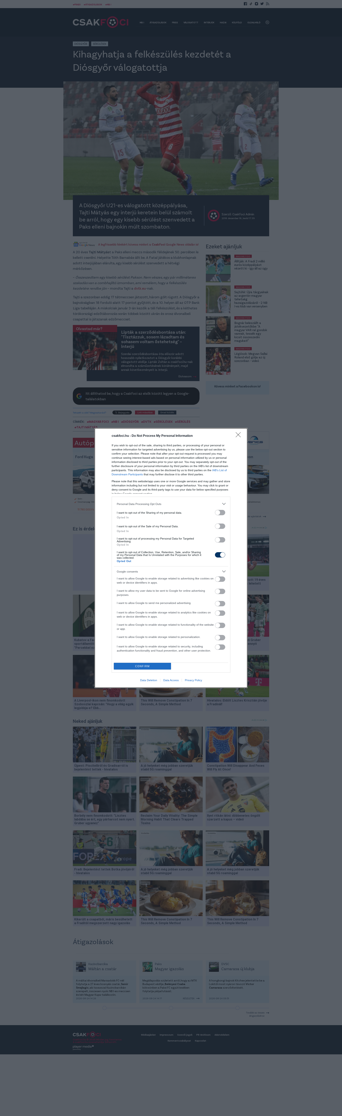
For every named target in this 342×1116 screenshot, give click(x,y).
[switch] (220, 512)
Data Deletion (148, 680)
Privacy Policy (193, 680)
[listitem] (171, 504)
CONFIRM (142, 666)
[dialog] (171, 558)
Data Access (171, 680)
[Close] (239, 436)
